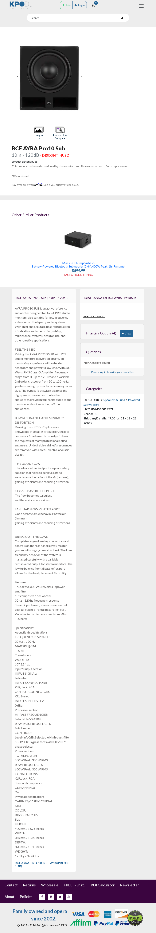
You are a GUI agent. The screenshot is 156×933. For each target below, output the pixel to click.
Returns (29, 885)
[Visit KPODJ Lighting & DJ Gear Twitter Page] (60, 897)
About (9, 896)
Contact (11, 885)
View (127, 333)
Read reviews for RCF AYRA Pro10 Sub (110, 297)
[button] (39, 133)
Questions (93, 352)
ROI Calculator (103, 885)
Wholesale (49, 885)
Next (81, 77)
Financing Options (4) (101, 333)
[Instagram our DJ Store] (51, 897)
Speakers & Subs (114, 400)
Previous (17, 77)
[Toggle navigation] (141, 6)
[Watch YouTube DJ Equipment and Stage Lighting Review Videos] (69, 897)
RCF (96, 413)
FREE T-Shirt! (74, 885)
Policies (26, 896)
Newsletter (129, 885)
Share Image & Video (94, 316)
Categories (94, 389)
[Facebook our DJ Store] (42, 897)
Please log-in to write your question (112, 372)
